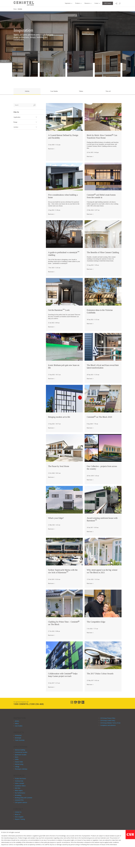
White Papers (19, 790)
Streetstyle (18, 738)
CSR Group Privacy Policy (107, 718)
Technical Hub (19, 781)
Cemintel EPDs (19, 800)
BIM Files (17, 788)
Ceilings (17, 766)
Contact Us (18, 812)
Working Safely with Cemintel (23, 798)
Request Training (20, 819)
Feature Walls (19, 762)
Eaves (16, 757)
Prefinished (18, 735)
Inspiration (68, 3)
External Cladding (20, 750)
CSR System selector (21, 802)
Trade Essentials (20, 740)
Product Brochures (20, 778)
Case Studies (54, 91)
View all (108, 91)
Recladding (18, 795)
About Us (17, 814)
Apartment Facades (20, 754)
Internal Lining (19, 764)
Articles (27, 91)
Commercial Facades (21, 752)
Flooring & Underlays (21, 769)
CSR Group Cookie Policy (107, 720)
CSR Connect (107, 3)
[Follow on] (71, 702)
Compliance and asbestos (108, 725)
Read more (51, 148)
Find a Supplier (19, 817)
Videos (81, 91)
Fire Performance (20, 793)
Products (77, 3)
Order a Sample (19, 783)
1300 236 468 (36, 704)
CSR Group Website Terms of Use (110, 723)
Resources (87, 3)
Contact (96, 3)
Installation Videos (20, 786)
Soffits (17, 759)
